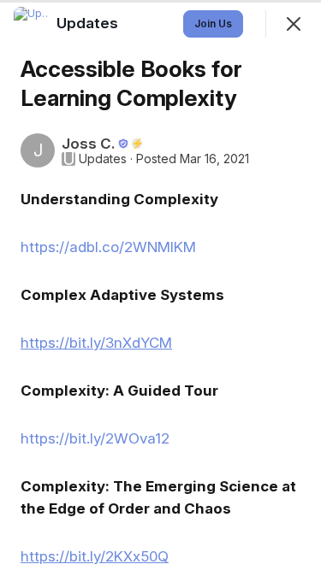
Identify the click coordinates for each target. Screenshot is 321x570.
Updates (103, 159)
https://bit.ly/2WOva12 (95, 438)
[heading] (89, 23)
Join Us (213, 23)
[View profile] (31, 24)
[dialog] (160, 285)
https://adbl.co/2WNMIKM (108, 247)
